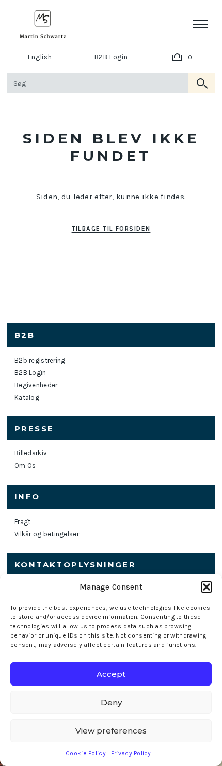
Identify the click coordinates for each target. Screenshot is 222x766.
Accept (111, 674)
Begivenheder (35, 385)
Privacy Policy (131, 753)
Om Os (25, 465)
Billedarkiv (30, 453)
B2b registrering (39, 360)
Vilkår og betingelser (46, 534)
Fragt (22, 522)
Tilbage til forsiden (111, 228)
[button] (206, 587)
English (40, 57)
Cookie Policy (86, 753)
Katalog (26, 397)
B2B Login (111, 57)
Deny (111, 702)
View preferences (111, 731)
